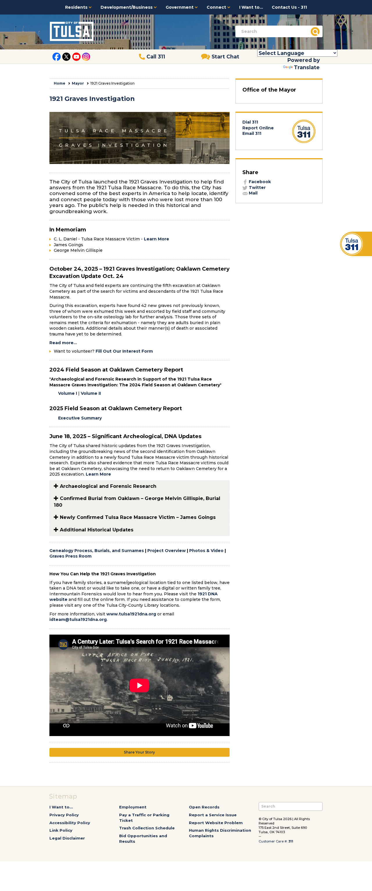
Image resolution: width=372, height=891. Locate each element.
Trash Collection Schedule (147, 828)
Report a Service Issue (213, 815)
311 (290, 841)
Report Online (258, 128)
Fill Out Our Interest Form (124, 351)
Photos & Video (206, 550)
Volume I (67, 393)
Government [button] (180, 7)
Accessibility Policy (69, 822)
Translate (307, 67)
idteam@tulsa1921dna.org (78, 619)
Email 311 (251, 133)
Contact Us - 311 (289, 7)
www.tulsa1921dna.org (131, 614)
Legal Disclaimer (67, 838)
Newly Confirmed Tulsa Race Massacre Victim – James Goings (137, 517)
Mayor (78, 83)
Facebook (259, 181)
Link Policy (60, 830)
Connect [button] (217, 7)
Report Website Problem (216, 822)
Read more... (63, 342)
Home (59, 83)
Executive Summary (80, 418)
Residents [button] (77, 7)
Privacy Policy (64, 815)
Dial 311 (250, 122)
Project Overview (166, 550)
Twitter (257, 187)
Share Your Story (139, 752)
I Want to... (251, 7)
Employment (132, 807)
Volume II (91, 393)
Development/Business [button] (127, 7)
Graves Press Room (70, 556)
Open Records (204, 807)
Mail (252, 193)
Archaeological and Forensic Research (107, 486)
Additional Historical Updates (95, 530)
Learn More (157, 239)
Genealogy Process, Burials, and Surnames (96, 550)
